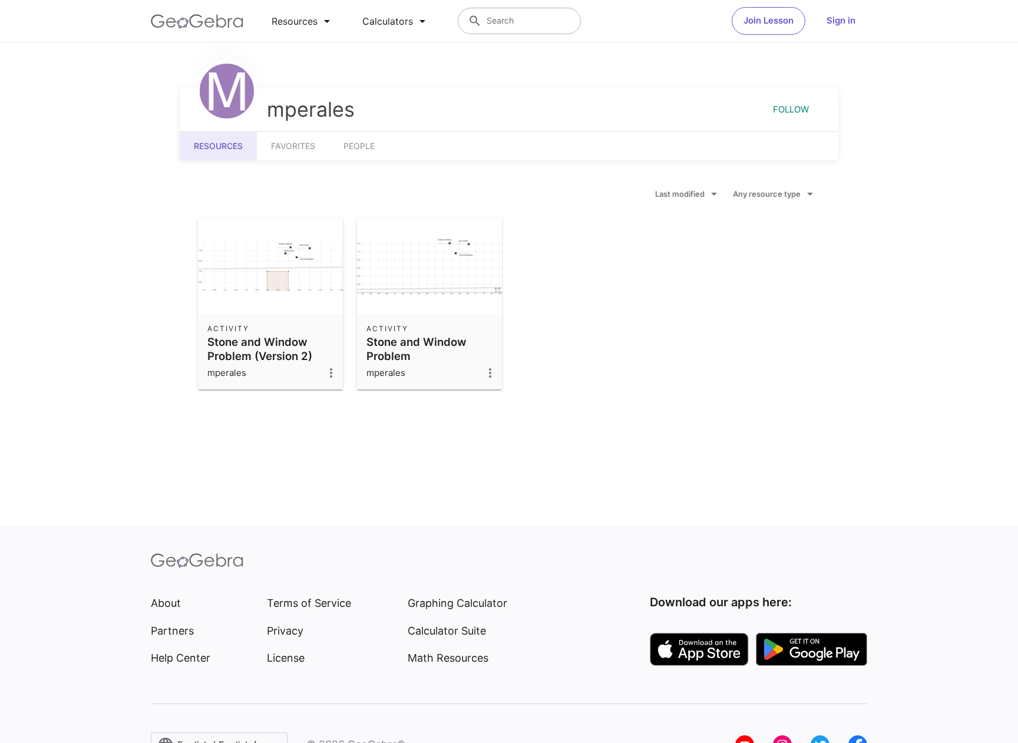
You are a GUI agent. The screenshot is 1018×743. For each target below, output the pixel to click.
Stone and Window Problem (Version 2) (259, 348)
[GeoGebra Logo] (197, 21)
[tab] (303, 21)
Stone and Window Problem (416, 348)
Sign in (841, 20)
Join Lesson (768, 20)
